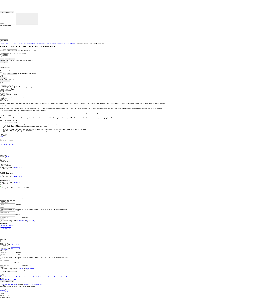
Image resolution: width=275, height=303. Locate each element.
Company (18, 206)
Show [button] (10, 167)
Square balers (65, 276)
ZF (64, 43)
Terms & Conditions (5, 284)
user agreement (30, 220)
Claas (5, 82)
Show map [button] (24, 198)
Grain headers (20, 276)
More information (4, 249)
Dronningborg (31, 43)
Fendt (36, 43)
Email (17, 210)
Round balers (36, 276)
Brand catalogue (38, 284)
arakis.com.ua (3, 169)
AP (19, 43)
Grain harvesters (12, 276)
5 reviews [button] (2, 160)
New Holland (60, 43)
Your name (18, 204)
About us (2, 279)
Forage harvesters (28, 276)
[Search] (27, 19)
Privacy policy (13, 284)
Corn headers (57, 276)
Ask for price (4, 78)
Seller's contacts (12, 279)
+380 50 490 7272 (17, 176)
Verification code (26, 217)
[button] (137, 32)
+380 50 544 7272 (17, 167)
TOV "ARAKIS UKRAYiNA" (7, 144)
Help (6, 279)
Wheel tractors (4, 276)
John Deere (44, 43)
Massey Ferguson (51, 43)
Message (17, 214)
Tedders (71, 276)
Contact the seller (5, 67)
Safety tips (2, 136)
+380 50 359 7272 (17, 182)
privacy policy (20, 220)
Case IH (25, 43)
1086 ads (6, 156)
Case (21, 43)
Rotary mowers (44, 276)
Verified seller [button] (3, 155)
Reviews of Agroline (28, 284)
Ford (39, 43)
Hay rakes (51, 276)
